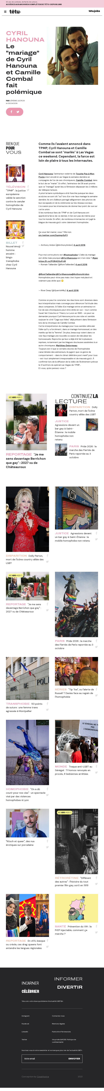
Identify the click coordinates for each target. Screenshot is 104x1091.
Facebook (25, 1024)
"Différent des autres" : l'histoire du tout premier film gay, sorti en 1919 (73, 881)
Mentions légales (58, 1024)
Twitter (24, 1039)
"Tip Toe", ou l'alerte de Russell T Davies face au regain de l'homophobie (74, 693)
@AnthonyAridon (80, 274)
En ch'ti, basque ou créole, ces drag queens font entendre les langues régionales (25, 944)
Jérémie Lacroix (17, 101)
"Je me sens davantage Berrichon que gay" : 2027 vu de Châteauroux (26, 460)
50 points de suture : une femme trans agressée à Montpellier (24, 707)
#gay (95, 258)
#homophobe (70, 254)
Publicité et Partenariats (61, 1032)
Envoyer (74, 1059)
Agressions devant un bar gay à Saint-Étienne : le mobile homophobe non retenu (67, 432)
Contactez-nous (58, 1016)
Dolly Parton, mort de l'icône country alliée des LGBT (83, 411)
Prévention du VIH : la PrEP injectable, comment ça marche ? (73, 930)
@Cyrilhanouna (69, 258)
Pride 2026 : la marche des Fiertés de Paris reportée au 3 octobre (74, 644)
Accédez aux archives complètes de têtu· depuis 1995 (34, 4)
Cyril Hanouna (46, 173)
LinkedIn (25, 1032)
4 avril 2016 (79, 245)
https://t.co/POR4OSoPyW (52, 261)
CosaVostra (43, 1076)
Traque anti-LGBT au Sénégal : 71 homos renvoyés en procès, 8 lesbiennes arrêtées (73, 770)
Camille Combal (84, 180)
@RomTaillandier (47, 274)
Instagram (26, 1016)
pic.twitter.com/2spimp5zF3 (53, 235)
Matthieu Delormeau (66, 345)
